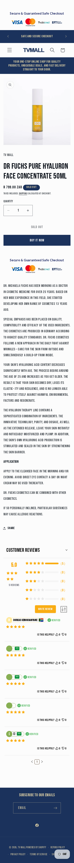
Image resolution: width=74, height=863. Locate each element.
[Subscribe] (55, 807)
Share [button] (11, 528)
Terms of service (38, 854)
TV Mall (22, 847)
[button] (9, 50)
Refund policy (58, 847)
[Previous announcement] (8, 36)
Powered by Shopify (36, 847)
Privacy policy (17, 854)
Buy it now (37, 240)
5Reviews (14, 585)
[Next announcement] (66, 36)
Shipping (23, 193)
